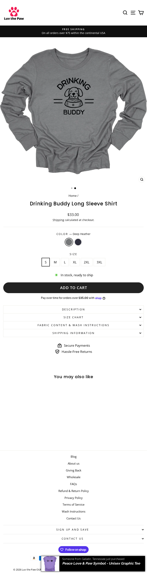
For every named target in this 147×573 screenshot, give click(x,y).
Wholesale (73, 477)
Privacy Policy (74, 498)
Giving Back (73, 470)
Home (73, 196)
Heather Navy (78, 242)
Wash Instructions (73, 511)
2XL (86, 262)
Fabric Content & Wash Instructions (73, 325)
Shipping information (73, 333)
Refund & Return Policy (73, 491)
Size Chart (74, 317)
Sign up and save (72, 529)
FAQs (73, 484)
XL (75, 262)
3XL (99, 262)
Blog (74, 456)
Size (73, 254)
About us (73, 463)
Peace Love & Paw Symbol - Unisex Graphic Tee (101, 563)
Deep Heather (69, 242)
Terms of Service (73, 504)
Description (73, 309)
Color (73, 234)
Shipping (58, 220)
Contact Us (73, 518)
